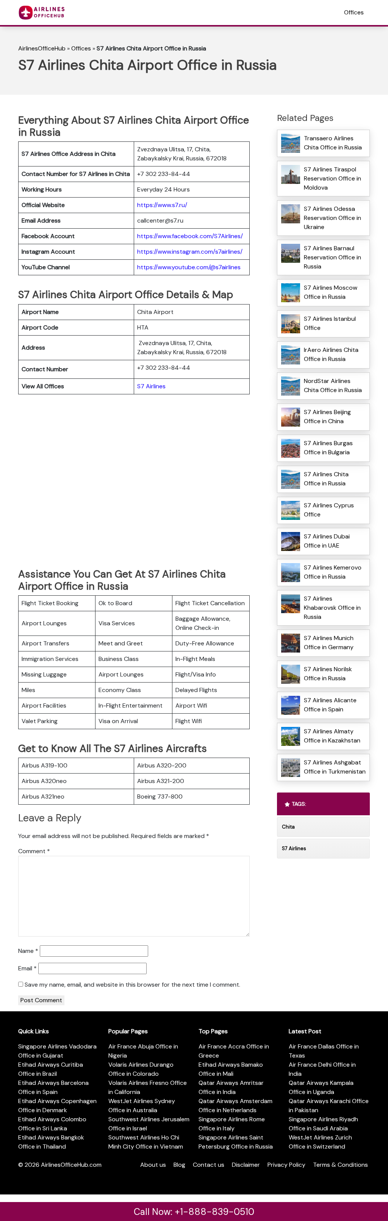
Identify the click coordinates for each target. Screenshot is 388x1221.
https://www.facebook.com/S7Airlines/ (190, 236)
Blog (179, 1165)
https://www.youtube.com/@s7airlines (189, 267)
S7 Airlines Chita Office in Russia (326, 478)
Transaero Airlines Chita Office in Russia (333, 142)
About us (153, 1165)
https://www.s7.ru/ (162, 205)
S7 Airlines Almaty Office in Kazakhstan (332, 735)
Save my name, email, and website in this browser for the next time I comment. (132, 985)
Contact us (208, 1165)
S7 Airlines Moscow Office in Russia (330, 292)
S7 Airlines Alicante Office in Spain (330, 704)
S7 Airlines (151, 386)
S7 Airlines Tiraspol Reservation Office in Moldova (332, 178)
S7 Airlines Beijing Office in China (327, 416)
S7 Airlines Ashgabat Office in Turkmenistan (335, 766)
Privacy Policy (286, 1165)
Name (28, 951)
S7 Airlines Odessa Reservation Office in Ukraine (332, 218)
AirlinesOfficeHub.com (71, 1165)
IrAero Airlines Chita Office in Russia (331, 354)
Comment (34, 851)
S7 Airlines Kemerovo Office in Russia (332, 572)
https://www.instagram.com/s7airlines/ (189, 252)
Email (27, 968)
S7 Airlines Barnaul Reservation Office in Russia (332, 257)
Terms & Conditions (340, 1165)
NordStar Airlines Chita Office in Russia (333, 385)
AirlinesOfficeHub (42, 48)
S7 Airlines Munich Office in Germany (329, 642)
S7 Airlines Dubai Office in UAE (327, 540)
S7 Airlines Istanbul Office (330, 323)
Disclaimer (246, 1165)
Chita (288, 827)
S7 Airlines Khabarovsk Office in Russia (332, 608)
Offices (354, 12)
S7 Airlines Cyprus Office (329, 509)
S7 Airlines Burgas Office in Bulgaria (328, 447)
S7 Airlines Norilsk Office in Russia (328, 673)
